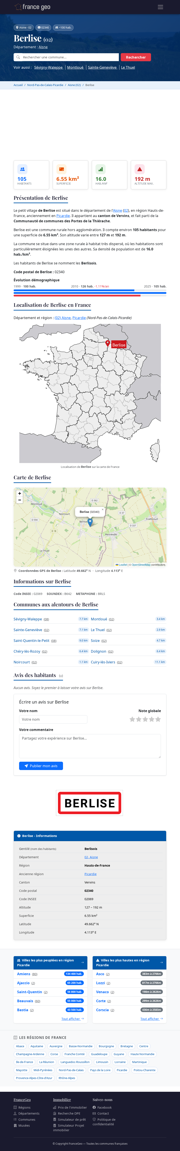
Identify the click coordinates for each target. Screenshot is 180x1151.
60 (37, 1001)
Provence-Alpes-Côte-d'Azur (34, 1078)
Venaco (102, 991)
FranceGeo (22, 1099)
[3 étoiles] (145, 719)
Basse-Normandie (80, 1046)
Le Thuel (128, 67)
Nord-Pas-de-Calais (71, 1070)
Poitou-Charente (144, 1070)
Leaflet (122, 564)
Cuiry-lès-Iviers (103, 662)
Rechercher (136, 57)
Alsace (20, 1046)
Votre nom (28, 710)
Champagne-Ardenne (30, 1054)
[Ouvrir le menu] (160, 7)
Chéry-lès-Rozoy (27, 651)
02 (126, 210)
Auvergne (56, 1046)
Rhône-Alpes (67, 1078)
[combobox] (70, 57)
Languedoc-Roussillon (75, 1062)
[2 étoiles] (139, 719)
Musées (24, 1125)
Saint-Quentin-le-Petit (31, 640)
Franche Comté (75, 1054)
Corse (54, 1054)
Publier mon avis (44, 765)
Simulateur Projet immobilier (68, 1127)
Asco (100, 973)
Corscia (102, 1009)
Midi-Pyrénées (43, 1070)
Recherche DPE (69, 1113)
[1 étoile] (132, 719)
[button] (90, 522)
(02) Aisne (63, 317)
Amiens (23, 973)
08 (46, 619)
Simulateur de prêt (72, 1119)
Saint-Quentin (29, 991)
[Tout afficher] (82, 963)
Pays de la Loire (100, 1070)
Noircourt (22, 662)
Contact (103, 1113)
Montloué (75, 67)
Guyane (119, 1054)
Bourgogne (106, 1046)
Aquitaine (37, 1046)
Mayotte (21, 1070)
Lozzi (100, 982)
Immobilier (62, 1099)
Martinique (139, 1062)
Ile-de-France (24, 1062)
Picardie (63, 215)
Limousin (102, 1062)
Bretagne (127, 1046)
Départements (29, 1113)
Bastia (22, 1009)
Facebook (104, 1107)
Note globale (150, 710)
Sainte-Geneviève (102, 67)
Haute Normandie (142, 1054)
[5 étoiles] (158, 719)
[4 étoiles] (152, 719)
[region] (90, 527)
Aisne (43, 47)
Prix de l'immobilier (72, 1107)
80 (34, 974)
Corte (101, 1000)
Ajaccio (23, 982)
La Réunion (46, 1062)
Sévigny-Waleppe (48, 67)
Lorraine (120, 1062)
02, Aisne (91, 857)
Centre (143, 1046)
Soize (95, 640)
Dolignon (98, 651)
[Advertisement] (90, 122)
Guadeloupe (99, 1054)
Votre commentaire (36, 729)
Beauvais (25, 1000)
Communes (26, 1119)
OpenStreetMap (141, 564)
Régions (24, 1107)
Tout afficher (71, 1019)
